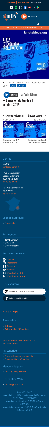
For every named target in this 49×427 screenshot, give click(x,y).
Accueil (6, 28)
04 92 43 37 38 (10, 182)
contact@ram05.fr (11, 167)
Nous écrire (10, 223)
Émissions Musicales (34, 28)
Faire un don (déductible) (18, 298)
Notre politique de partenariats (19, 356)
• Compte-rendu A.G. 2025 (19, 340)
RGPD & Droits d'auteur (15, 371)
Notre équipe (10, 311)
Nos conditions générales (17, 359)
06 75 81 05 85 (10, 194)
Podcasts (17, 28)
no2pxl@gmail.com (14, 384)
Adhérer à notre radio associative (21, 291)
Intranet (11, 343)
